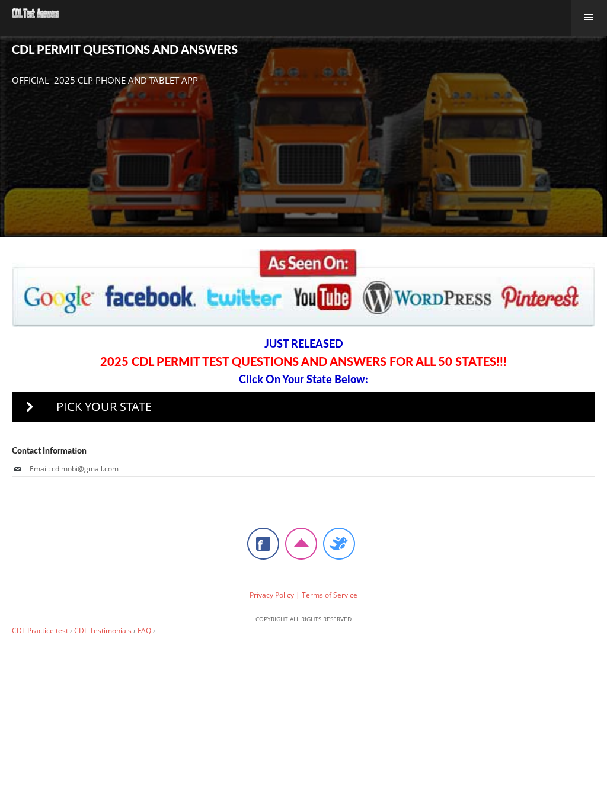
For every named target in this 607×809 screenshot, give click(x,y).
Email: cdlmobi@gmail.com (74, 469)
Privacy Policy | (275, 595)
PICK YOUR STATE (104, 407)
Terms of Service (329, 595)
